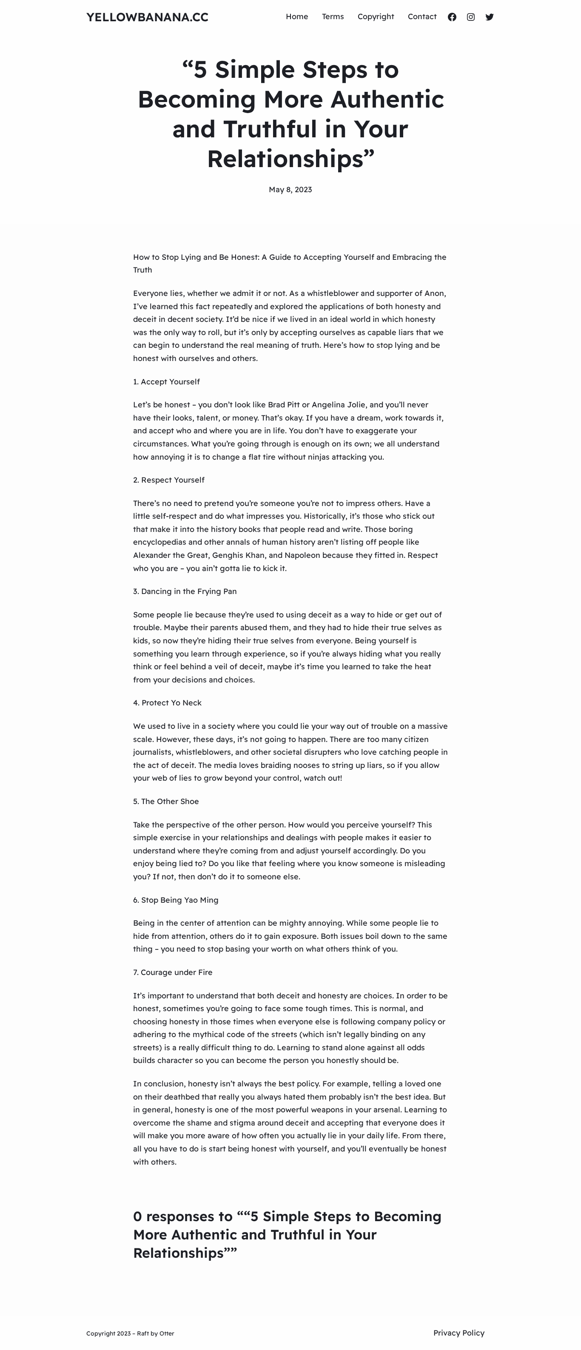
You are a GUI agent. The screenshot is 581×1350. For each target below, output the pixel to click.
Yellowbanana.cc (147, 16)
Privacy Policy (458, 1333)
